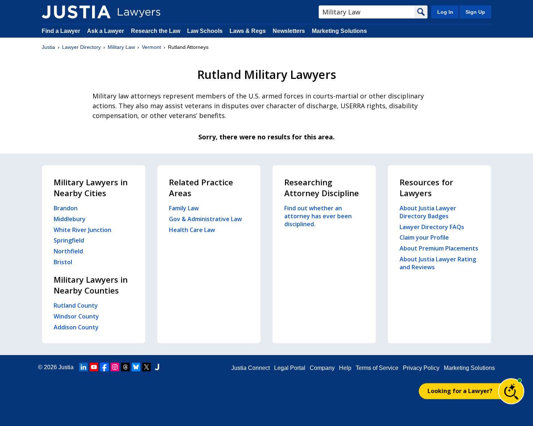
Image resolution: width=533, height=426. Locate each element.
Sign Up (475, 12)
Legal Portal (289, 368)
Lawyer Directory (81, 47)
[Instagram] (115, 367)
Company (322, 368)
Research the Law (155, 31)
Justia (48, 47)
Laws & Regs (248, 31)
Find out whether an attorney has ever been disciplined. (318, 216)
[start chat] (511, 391)
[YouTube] (94, 367)
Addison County (76, 327)
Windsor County (76, 316)
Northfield (68, 251)
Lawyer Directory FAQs (432, 227)
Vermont (151, 47)
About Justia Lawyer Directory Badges (428, 212)
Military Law (121, 47)
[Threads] (125, 367)
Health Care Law (192, 230)
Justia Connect (250, 368)
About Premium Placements (439, 248)
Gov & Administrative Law (205, 219)
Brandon (66, 208)
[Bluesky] (136, 367)
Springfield (69, 240)
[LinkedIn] (83, 367)
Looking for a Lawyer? (459, 391)
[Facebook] (104, 367)
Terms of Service (377, 368)
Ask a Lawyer (106, 31)
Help (345, 368)
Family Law (184, 208)
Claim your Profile (424, 237)
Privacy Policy (421, 368)
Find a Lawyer (61, 31)
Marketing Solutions (339, 31)
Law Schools (205, 31)
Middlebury (70, 219)
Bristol (63, 262)
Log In (445, 12)
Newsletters (289, 31)
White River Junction (82, 230)
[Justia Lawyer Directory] (76, 11)
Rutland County (76, 305)
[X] (146, 367)
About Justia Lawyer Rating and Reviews (438, 263)
